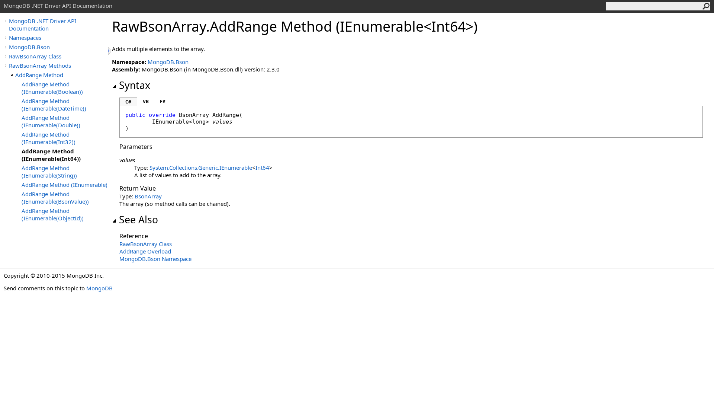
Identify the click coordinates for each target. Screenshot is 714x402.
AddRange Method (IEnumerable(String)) (49, 171)
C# (128, 102)
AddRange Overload (145, 251)
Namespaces (25, 37)
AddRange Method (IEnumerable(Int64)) (51, 154)
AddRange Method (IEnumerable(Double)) (51, 121)
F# (162, 101)
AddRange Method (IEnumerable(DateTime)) (54, 104)
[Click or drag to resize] (110, 51)
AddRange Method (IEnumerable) (64, 184)
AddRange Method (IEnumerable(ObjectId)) (53, 214)
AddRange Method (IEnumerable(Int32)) (48, 138)
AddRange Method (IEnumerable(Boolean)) (52, 87)
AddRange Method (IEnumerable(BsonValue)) (55, 197)
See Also (138, 219)
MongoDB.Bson (29, 47)
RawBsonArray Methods (40, 65)
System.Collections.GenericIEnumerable (200, 167)
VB (146, 101)
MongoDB (99, 288)
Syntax (134, 85)
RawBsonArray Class (35, 56)
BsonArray (148, 196)
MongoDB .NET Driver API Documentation (42, 24)
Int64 (262, 167)
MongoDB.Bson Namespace (155, 258)
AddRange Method (39, 75)
